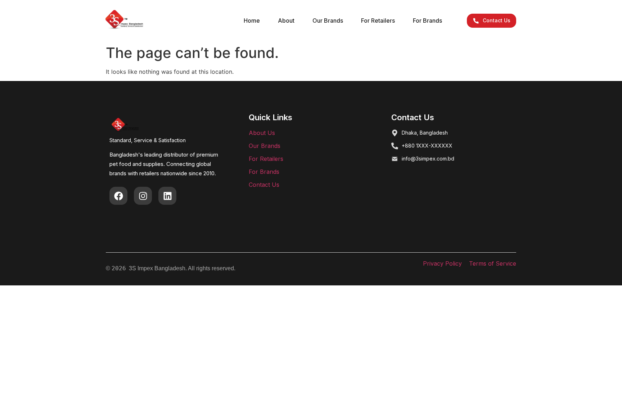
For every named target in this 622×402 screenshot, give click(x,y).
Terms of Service (492, 263)
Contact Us (264, 184)
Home (252, 20)
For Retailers (378, 20)
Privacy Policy (442, 263)
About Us (262, 132)
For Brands (427, 20)
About (286, 20)
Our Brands (327, 20)
